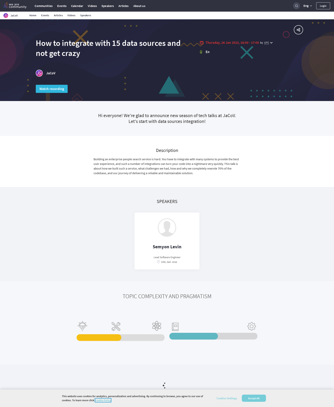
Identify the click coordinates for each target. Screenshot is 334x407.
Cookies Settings (226, 398)
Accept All (254, 398)
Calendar (77, 6)
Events (61, 6)
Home (33, 15)
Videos (92, 6)
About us (139, 6)
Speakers (107, 6)
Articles (123, 6)
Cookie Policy (103, 400)
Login (323, 6)
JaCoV (50, 73)
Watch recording (51, 89)
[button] (308, 6)
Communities (44, 6)
